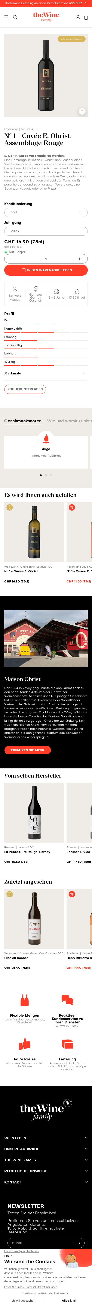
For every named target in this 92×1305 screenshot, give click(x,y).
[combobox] (46, 212)
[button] (6, 17)
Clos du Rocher (16, 958)
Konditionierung (18, 204)
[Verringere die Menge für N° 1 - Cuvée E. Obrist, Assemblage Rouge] (9, 259)
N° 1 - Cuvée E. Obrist (21, 571)
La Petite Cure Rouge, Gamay (27, 852)
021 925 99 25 (70, 1026)
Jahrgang (12, 223)
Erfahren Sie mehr (28, 750)
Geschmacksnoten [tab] (23, 421)
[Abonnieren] (79, 1243)
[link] (24, 1015)
